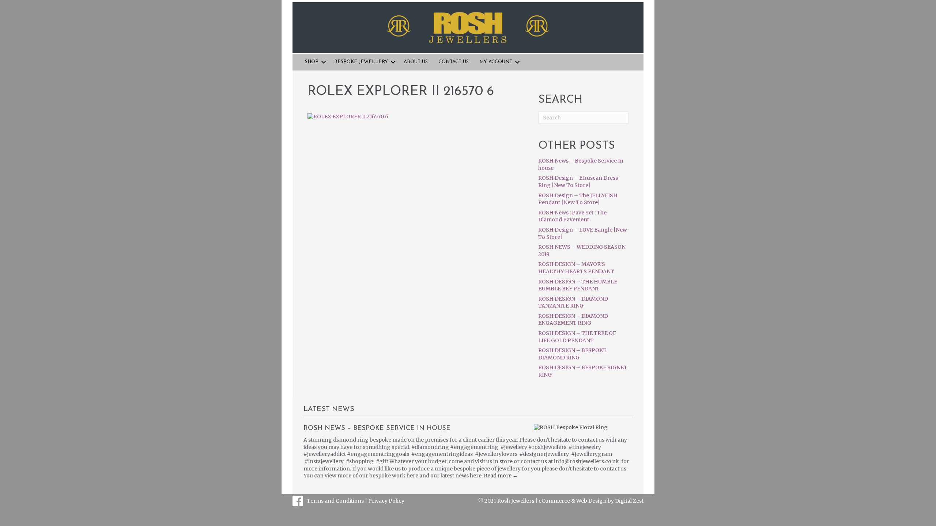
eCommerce (554, 501)
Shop (311, 62)
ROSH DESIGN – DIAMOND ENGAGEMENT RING (573, 320)
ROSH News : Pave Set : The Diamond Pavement (572, 216)
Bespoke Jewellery (361, 62)
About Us (416, 62)
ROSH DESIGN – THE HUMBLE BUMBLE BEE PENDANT (577, 285)
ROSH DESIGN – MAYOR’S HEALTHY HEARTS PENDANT (576, 268)
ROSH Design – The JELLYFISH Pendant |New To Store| (578, 199)
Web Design (591, 501)
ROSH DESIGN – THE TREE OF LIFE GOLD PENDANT (577, 337)
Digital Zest (629, 501)
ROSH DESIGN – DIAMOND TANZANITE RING (573, 302)
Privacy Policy (386, 501)
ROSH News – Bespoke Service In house (376, 428)
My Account (495, 62)
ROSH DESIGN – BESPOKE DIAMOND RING (572, 354)
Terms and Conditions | (337, 501)
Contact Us (453, 62)
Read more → (501, 475)
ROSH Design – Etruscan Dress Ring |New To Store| (578, 181)
